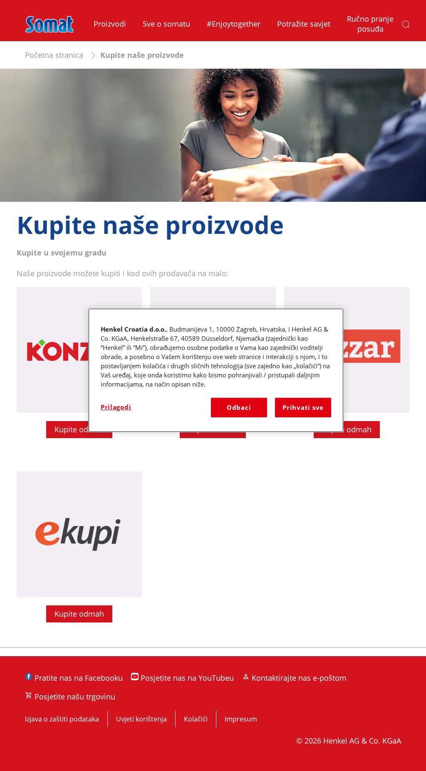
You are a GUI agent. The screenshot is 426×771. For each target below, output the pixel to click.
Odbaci (239, 407)
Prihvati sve (303, 407)
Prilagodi (116, 407)
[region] (216, 370)
